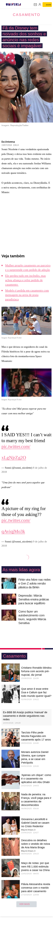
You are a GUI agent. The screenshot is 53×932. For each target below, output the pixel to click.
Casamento (26, 15)
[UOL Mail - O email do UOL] (35, 4)
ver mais (24, 904)
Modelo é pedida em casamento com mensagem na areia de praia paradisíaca (27, 295)
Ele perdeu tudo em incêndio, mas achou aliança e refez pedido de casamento (25, 280)
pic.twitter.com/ (15, 446)
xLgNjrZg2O (13, 457)
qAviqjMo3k (13, 531)
